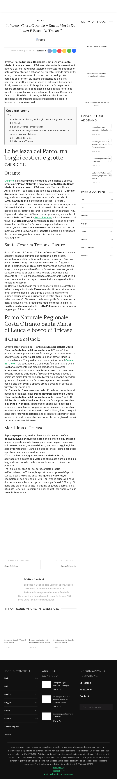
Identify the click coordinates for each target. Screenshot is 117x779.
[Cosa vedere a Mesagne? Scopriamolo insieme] (97, 64)
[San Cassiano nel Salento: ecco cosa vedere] (64, 625)
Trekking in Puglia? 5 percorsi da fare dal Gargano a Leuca (100, 144)
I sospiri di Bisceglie (68, 566)
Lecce (40, 20)
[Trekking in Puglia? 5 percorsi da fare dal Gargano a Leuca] (85, 143)
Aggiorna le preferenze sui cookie (58, 774)
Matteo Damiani (17, 51)
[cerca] (109, 5)
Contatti (84, 696)
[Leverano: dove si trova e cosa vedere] (15, 625)
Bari (97, 199)
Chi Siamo (85, 682)
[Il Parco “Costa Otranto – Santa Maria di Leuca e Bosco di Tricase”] (40, 39)
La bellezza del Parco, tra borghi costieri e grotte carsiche (40, 119)
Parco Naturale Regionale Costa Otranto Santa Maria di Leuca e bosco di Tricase (39, 132)
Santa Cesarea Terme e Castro (28, 127)
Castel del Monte (11, 566)
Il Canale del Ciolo (23, 138)
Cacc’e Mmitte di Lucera (96, 47)
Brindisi (97, 215)
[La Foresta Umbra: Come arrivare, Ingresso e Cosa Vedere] (85, 174)
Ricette (97, 239)
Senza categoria (97, 248)
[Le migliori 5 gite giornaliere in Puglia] (85, 129)
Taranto (97, 256)
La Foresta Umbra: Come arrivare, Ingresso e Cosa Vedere (102, 176)
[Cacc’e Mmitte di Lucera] (97, 37)
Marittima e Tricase (23, 141)
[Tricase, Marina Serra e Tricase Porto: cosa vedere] (40, 625)
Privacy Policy (58, 767)
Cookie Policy (58, 771)
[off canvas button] (8, 5)
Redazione (86, 689)
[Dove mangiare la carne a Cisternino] (85, 160)
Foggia (97, 223)
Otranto (17, 123)
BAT (97, 207)
